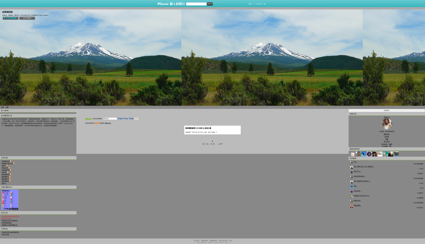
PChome (258, 4)
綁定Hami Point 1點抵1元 (10, 220)
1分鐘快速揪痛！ (7, 223)
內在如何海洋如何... (359, 176)
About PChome (223, 240)
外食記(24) (5, 168)
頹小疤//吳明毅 (419, 163)
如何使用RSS (14, 232)
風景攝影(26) (6, 174)
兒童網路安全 (213, 240)
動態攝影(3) (5, 179)
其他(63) (4, 172)
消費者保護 (204, 240)
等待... (355, 186)
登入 (265, 4)
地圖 (386, 139)
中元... (355, 161)
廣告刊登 (196, 240)
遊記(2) (4, 165)
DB (422, 188)
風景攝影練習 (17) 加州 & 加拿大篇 (198, 128)
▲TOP (220, 144)
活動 (7, 107)
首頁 (2, 107)
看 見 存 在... (357, 171)
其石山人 (420, 207)
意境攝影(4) (5, 181)
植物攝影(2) (5, 176)
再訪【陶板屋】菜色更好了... (362, 181)
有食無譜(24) (6, 170)
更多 (4, 183)
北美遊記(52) (6, 161)
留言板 (387, 136)
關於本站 (387, 134)
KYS (422, 168)
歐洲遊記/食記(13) (7, 163)
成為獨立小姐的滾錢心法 (9, 225)
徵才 (230, 240)
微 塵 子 (421, 173)
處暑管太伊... (357, 200)
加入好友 (387, 141)
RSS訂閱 (6, 232)
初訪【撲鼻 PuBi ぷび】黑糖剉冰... (364, 166)
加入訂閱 (6, 234)
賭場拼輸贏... (357, 205)
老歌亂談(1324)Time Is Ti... (362, 195)
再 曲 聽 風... (357, 191)
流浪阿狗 (420, 197)
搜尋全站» (108, 123)
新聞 (250, 4)
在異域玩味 (7, 12)
